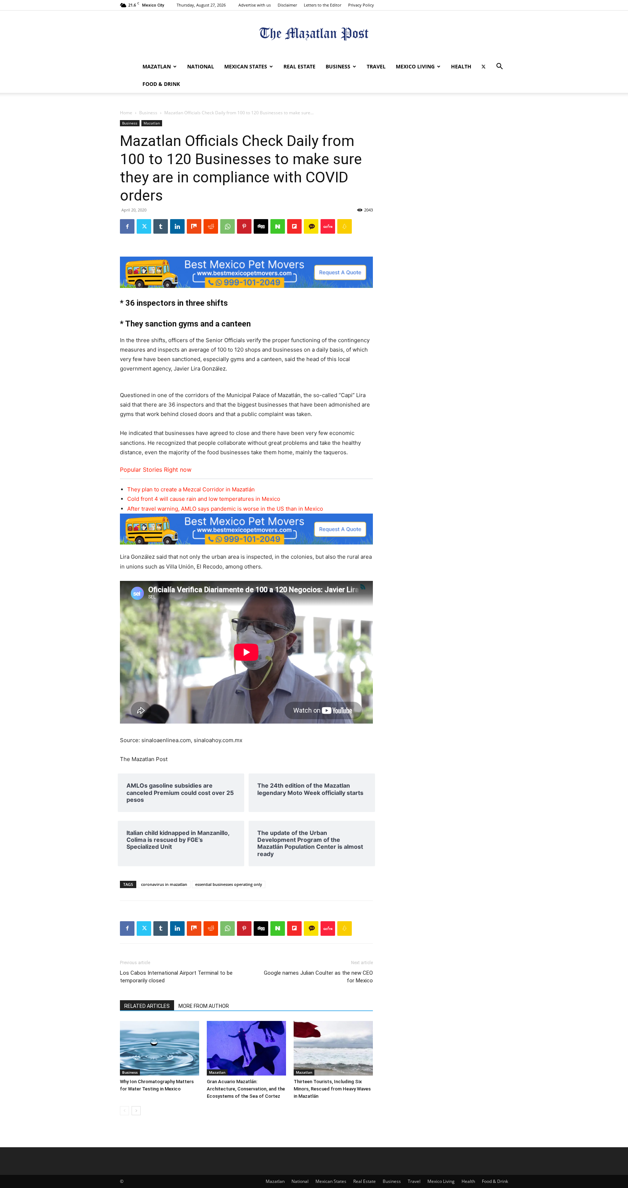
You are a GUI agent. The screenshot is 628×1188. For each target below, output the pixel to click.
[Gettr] (328, 226)
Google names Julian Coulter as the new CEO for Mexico (318, 977)
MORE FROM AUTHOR (203, 1006)
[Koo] (344, 226)
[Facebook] (127, 226)
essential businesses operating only (228, 884)
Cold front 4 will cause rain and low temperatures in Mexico (203, 498)
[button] (499, 67)
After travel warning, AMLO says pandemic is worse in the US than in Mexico (225, 508)
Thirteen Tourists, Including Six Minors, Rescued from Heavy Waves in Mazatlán (332, 1089)
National (200, 66)
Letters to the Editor (322, 5)
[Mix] (194, 226)
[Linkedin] (177, 226)
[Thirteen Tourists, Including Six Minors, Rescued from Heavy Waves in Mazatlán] (333, 1048)
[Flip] (294, 226)
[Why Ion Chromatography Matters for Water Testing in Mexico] (159, 1048)
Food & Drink (161, 83)
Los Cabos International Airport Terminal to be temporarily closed (176, 977)
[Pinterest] (244, 226)
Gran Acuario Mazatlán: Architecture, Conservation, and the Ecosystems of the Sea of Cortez (246, 1089)
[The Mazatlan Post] (314, 35)
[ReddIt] (211, 226)
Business (338, 66)
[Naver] (277, 226)
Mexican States (245, 66)
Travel (376, 66)
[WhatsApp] (227, 226)
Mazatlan (156, 66)
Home (126, 113)
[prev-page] (124, 1110)
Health (461, 66)
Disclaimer (287, 5)
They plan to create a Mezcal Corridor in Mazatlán (191, 489)
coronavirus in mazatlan (164, 884)
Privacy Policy (361, 5)
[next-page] (136, 1110)
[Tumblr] (160, 226)
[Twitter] (483, 66)
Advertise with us (254, 5)
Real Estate (299, 66)
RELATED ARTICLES (147, 1006)
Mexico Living (415, 66)
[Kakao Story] (311, 226)
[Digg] (261, 226)
